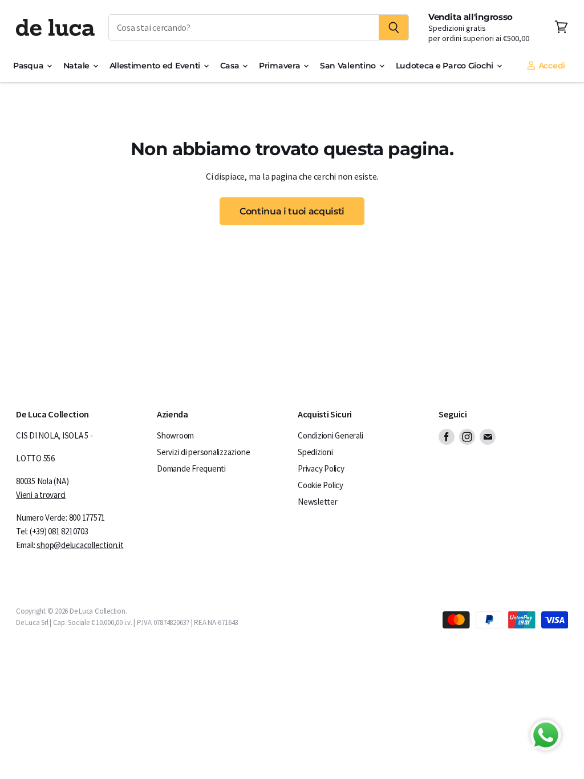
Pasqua (29, 65)
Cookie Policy (320, 485)
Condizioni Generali (330, 435)
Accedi (550, 65)
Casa (231, 65)
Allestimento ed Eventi (156, 65)
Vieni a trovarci (41, 494)
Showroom (175, 435)
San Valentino (349, 65)
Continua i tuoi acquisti (292, 211)
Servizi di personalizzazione (203, 452)
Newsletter (318, 501)
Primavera (280, 65)
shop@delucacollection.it (79, 544)
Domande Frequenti (191, 468)
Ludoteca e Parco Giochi (446, 65)
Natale (77, 65)
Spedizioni (315, 452)
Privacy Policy (321, 468)
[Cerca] (394, 27)
